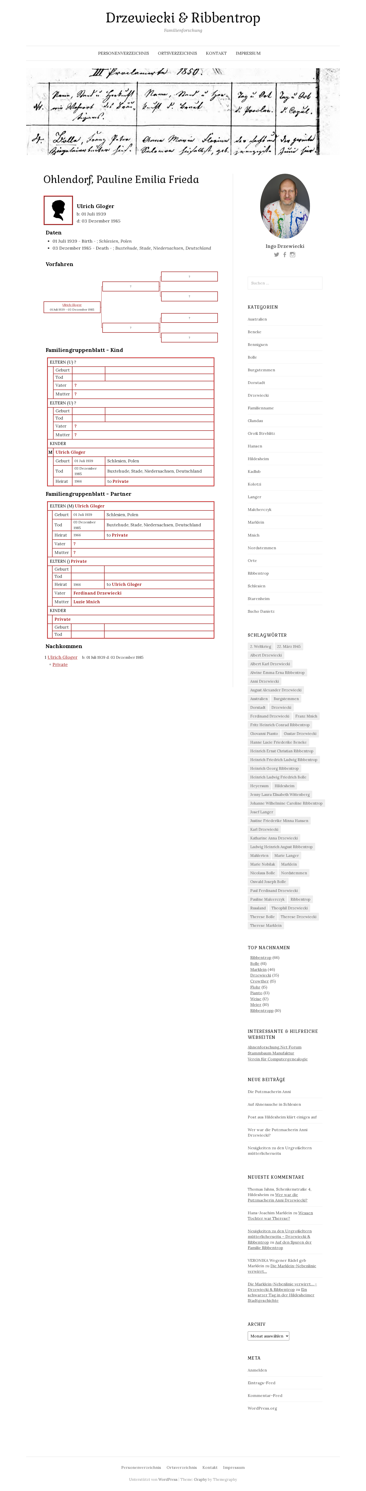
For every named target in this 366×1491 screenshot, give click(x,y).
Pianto (256, 992)
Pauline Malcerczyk (267, 899)
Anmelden (257, 1370)
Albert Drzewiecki (266, 655)
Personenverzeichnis (123, 53)
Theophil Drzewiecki (290, 908)
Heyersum (259, 785)
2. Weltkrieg (260, 646)
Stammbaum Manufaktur (271, 1052)
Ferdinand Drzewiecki (97, 593)
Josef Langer (261, 812)
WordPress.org (262, 1408)
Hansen (255, 445)
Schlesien (256, 585)
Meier (255, 1004)
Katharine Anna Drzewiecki (274, 838)
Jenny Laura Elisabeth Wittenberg (280, 794)
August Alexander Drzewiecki (276, 690)
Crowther (259, 981)
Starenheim (259, 598)
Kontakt (216, 53)
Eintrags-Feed (261, 1382)
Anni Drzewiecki (264, 681)
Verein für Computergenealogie (278, 1058)
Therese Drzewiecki (298, 916)
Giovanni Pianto (264, 733)
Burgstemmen (261, 369)
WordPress (168, 1479)
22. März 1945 (289, 646)
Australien (257, 319)
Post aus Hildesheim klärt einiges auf (282, 1116)
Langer (254, 496)
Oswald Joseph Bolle (268, 881)
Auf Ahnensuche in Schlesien (274, 1104)
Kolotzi (254, 484)
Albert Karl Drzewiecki (270, 664)
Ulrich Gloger (70, 452)
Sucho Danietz (261, 611)
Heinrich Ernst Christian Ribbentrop (281, 751)
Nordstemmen (262, 547)
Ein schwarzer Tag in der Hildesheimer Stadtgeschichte (281, 1295)
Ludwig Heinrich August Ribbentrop (281, 846)
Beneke (254, 331)
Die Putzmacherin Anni (269, 1091)
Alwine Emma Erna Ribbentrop (277, 672)
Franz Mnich (306, 716)
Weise (255, 998)
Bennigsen (258, 344)
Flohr (255, 987)
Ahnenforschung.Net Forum (275, 1047)
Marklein (256, 522)
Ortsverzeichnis (177, 53)
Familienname (261, 407)
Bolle (252, 357)
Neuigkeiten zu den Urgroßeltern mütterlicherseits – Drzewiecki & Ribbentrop (280, 1236)
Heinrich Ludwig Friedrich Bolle (278, 777)
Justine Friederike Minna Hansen (279, 820)
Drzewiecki (258, 395)
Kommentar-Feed (265, 1395)
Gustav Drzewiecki (300, 733)
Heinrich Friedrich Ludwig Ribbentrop (283, 759)
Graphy (200, 1479)
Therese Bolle (262, 916)
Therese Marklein (266, 925)
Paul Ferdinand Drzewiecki (274, 890)
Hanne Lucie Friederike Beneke (278, 742)
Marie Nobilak (262, 864)
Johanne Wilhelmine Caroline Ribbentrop (286, 803)
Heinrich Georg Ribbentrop (274, 768)
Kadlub (254, 471)
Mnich (253, 535)
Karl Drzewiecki (264, 829)
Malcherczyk (259, 509)
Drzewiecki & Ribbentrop (183, 17)
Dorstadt (256, 382)
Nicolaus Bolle (262, 873)
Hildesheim (258, 458)
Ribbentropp (262, 1010)
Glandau (255, 420)
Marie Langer (286, 855)
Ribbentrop (258, 573)
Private (79, 561)
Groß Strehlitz (261, 433)
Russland (258, 908)
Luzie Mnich (86, 602)
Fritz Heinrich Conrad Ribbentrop (280, 724)
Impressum (248, 53)
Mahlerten (259, 855)
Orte (252, 560)
